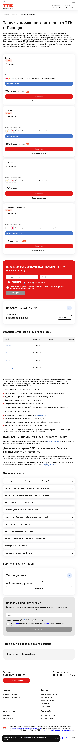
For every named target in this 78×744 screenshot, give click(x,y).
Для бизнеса (7, 715)
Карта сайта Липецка (47, 718)
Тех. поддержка (64, 317)
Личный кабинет (46, 706)
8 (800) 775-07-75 (69, 7)
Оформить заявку (16, 680)
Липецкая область (28, 654)
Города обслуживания (48, 700)
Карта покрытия (8, 718)
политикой (47, 287)
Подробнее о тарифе (39, 101)
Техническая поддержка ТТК (50, 694)
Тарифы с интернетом (10, 694)
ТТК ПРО (9, 110)
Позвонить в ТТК (46, 703)
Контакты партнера (47, 697)
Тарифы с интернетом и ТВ (11, 697)
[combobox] (22, 277)
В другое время (40, 282)
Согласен (55, 738)
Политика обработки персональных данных (25, 728)
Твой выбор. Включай (15, 207)
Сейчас (28, 282)
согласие (16, 287)
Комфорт (9, 58)
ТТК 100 (9, 163)
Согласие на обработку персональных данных (57, 730)
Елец (9, 654)
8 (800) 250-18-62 (57, 7)
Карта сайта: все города (48, 715)
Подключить (39, 96)
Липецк (7, 2)
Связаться (39, 588)
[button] (39, 40)
